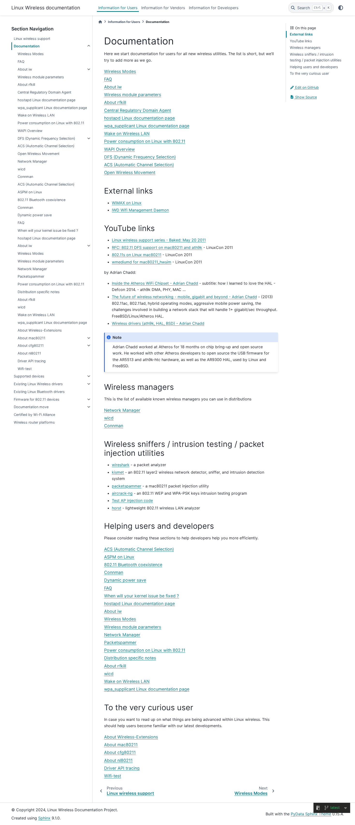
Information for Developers (213, 7)
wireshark (120, 464)
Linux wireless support (32, 38)
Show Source (305, 97)
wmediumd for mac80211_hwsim (141, 262)
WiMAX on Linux (127, 202)
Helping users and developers (314, 67)
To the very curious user (309, 73)
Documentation (27, 46)
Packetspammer (31, 276)
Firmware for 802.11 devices (36, 399)
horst (116, 508)
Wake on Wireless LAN (36, 115)
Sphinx (44, 818)
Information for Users (117, 7)
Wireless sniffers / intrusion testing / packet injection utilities (315, 57)
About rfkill (26, 84)
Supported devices (29, 376)
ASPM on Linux (30, 192)
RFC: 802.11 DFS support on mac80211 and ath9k (157, 247)
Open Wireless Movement (38, 154)
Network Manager (32, 161)
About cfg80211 (31, 345)
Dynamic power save (35, 215)
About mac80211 (31, 338)
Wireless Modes (31, 54)
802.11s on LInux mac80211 (136, 254)
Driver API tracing (32, 361)
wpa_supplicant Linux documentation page (52, 108)
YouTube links (301, 41)
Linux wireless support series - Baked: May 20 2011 (159, 240)
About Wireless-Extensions (40, 330)
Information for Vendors (163, 7)
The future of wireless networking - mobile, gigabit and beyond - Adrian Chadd (184, 296)
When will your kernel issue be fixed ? (48, 230)
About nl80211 (29, 353)
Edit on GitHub (306, 87)
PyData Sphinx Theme (311, 813)
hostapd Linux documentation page (46, 100)
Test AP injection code (132, 500)
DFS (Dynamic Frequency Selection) (46, 138)
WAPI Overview (30, 131)
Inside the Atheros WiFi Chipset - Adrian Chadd (155, 283)
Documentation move (31, 407)
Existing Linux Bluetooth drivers (39, 392)
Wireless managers (305, 47)
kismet (118, 472)
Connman (25, 176)
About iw (25, 69)
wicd (21, 169)
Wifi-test (25, 369)
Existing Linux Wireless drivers (38, 384)
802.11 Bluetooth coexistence (41, 200)
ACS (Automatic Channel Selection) (46, 146)
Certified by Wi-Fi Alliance (34, 414)
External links (301, 34)
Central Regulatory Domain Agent (44, 92)
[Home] (100, 21)
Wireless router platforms (34, 422)
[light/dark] (341, 8)
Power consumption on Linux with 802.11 (51, 123)
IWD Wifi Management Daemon (140, 210)
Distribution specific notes (39, 292)
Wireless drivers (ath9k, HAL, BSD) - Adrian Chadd (158, 323)
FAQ (21, 61)
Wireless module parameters (41, 77)
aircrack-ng (122, 493)
